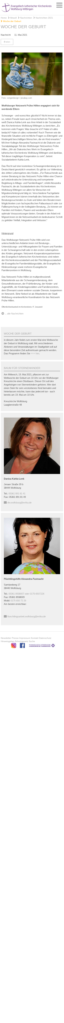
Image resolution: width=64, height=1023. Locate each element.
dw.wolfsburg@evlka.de (19, 502)
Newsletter (6, 638)
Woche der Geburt (11, 21)
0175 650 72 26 (18, 600)
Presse (15, 638)
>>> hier (35, 353)
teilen (7, 42)
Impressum (24, 638)
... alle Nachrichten (14, 313)
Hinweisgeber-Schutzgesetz (14, 641)
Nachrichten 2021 (44, 18)
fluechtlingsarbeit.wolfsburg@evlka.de (26, 616)
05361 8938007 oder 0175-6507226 (26, 593)
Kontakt (34, 638)
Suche (32, 641)
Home (4, 18)
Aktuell (13, 18)
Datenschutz (45, 638)
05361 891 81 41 (17, 493)
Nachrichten (26, 18)
